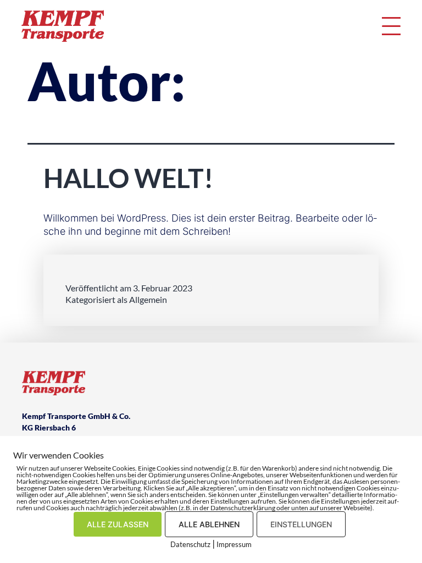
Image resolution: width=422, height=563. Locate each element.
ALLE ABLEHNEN (209, 524)
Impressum (234, 544)
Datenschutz (190, 544)
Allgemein (148, 299)
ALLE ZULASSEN (117, 524)
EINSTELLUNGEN (301, 524)
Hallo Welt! (128, 178)
